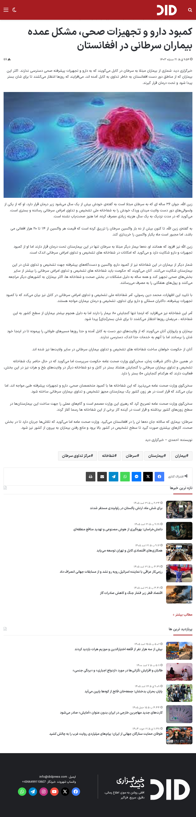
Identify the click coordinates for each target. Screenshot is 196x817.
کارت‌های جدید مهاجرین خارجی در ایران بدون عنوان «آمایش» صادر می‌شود (111, 712)
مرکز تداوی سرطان (76, 456)
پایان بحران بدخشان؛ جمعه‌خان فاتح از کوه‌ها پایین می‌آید (124, 691)
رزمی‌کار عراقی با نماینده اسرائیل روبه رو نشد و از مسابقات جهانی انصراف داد (111, 572)
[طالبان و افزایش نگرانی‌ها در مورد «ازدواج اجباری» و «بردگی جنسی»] (179, 672)
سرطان (131, 456)
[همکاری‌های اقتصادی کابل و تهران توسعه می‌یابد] (179, 552)
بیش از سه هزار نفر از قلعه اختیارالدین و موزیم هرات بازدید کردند (119, 649)
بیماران (180, 456)
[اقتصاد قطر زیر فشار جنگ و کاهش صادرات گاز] (179, 594)
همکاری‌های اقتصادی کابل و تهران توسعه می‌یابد (130, 550)
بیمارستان (155, 456)
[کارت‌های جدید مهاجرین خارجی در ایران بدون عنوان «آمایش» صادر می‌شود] (179, 714)
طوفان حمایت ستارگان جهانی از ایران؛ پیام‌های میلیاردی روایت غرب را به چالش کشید (106, 734)
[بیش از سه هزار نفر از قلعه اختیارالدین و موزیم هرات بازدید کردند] (179, 651)
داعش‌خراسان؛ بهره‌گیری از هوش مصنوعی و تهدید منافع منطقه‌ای (118, 529)
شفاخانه (108, 456)
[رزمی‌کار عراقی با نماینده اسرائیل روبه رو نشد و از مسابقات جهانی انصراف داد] (179, 573)
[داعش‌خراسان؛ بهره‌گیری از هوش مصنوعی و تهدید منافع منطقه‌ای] (179, 531)
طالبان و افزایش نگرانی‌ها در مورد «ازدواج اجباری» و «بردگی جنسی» (118, 670)
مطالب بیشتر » (182, 614)
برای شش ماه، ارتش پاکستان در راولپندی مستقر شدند (126, 508)
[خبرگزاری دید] (166, 9)
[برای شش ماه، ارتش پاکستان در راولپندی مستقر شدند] (179, 510)
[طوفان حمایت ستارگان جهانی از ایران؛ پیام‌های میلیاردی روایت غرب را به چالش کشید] (179, 735)
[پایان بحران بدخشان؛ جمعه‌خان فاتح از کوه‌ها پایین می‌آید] (179, 693)
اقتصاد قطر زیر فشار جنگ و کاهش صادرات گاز (131, 593)
